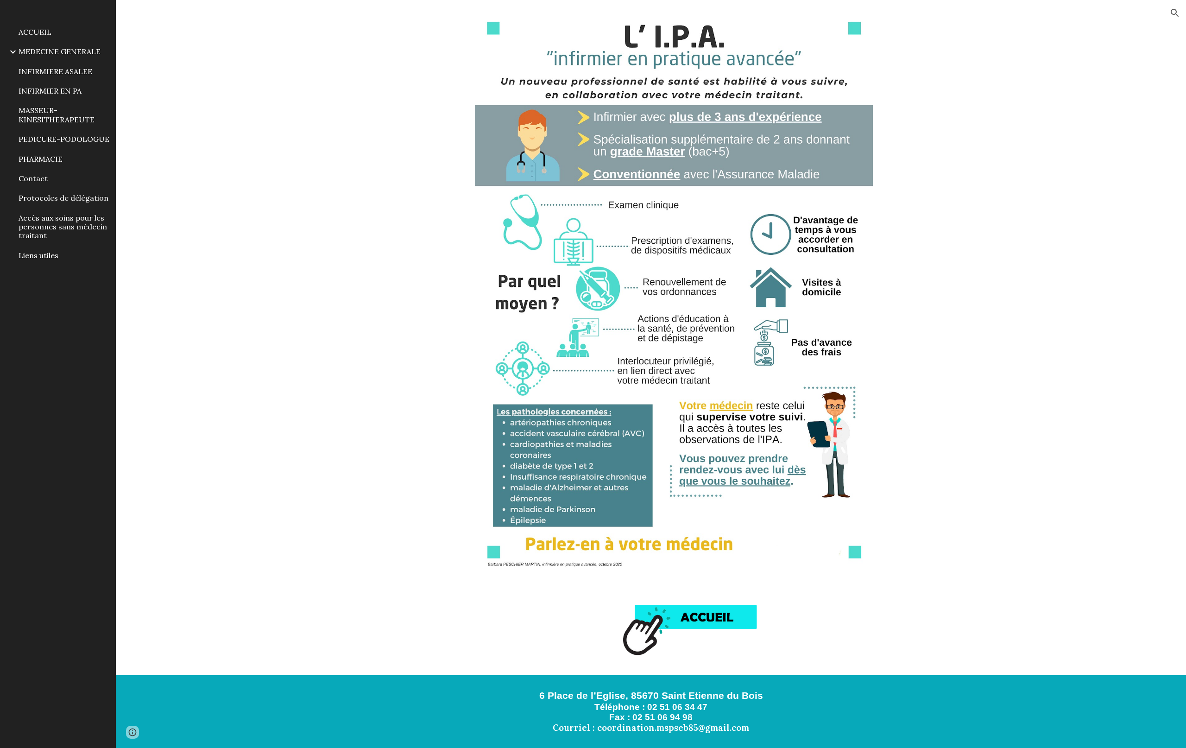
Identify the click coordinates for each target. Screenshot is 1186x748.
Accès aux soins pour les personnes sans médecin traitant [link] (63, 227)
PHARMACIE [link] (41, 159)
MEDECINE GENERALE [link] (60, 51)
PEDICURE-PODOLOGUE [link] (64, 139)
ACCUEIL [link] (35, 32)
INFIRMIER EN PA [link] (50, 90)
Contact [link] (33, 178)
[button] (1175, 13)
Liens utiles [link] (38, 255)
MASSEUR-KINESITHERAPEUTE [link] (57, 115)
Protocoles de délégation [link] (63, 198)
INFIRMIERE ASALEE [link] (55, 71)
